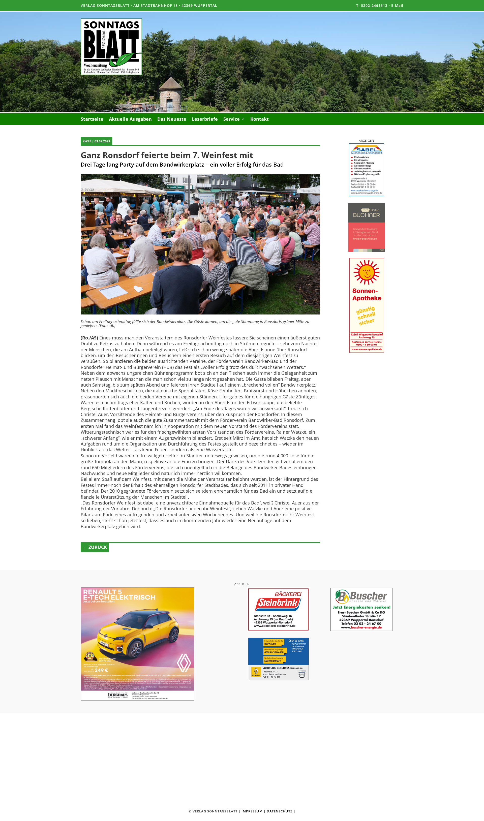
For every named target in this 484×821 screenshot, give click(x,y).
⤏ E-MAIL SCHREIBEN (322, 784)
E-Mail (397, 5)
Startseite (92, 119)
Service (231, 119)
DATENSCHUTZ (279, 811)
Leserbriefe (205, 119)
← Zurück (95, 547)
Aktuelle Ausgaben (130, 119)
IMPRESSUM (252, 811)
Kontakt (259, 119)
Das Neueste (171, 119)
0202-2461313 (374, 5)
